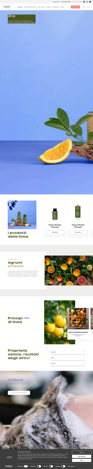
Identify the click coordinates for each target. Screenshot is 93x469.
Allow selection (81, 456)
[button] (75, 238)
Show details (71, 466)
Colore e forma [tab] (41, 6)
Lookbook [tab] (48, 6)
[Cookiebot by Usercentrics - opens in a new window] (9, 466)
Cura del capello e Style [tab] (30, 6)
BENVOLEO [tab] (20, 6)
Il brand (62, 6)
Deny (81, 460)
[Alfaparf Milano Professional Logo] (7, 7)
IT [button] (87, 7)
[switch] (39, 466)
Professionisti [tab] (55, 6)
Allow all (82, 452)
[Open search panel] (83, 7)
